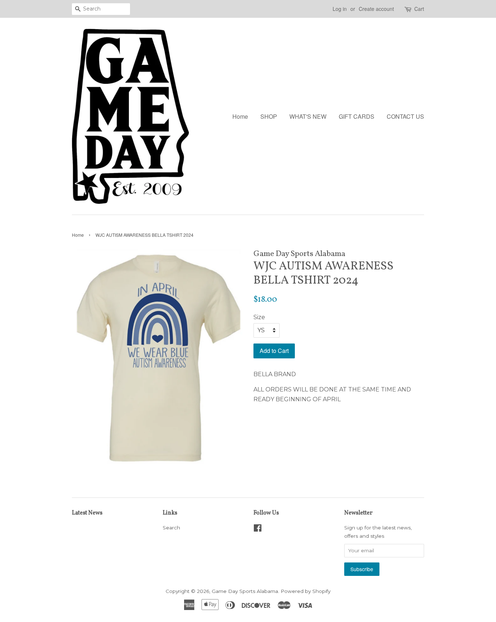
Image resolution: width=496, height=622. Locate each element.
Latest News (87, 513)
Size (259, 317)
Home (240, 116)
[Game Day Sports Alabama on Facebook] (257, 529)
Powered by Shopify (305, 591)
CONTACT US (405, 116)
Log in (340, 8)
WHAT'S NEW (307, 116)
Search (171, 527)
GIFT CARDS (356, 116)
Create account (376, 8)
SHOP (268, 116)
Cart (419, 8)
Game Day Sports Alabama (245, 591)
